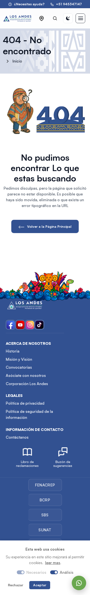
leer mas (52, 562)
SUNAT (44, 529)
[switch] (54, 572)
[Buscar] (55, 18)
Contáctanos (17, 437)
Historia (12, 351)
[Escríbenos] (79, 583)
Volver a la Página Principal (49, 226)
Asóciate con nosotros (26, 375)
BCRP (45, 500)
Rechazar (15, 585)
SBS (45, 514)
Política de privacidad (25, 403)
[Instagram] (30, 325)
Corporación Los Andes (27, 383)
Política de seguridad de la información (29, 414)
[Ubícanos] (41, 18)
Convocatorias (19, 367)
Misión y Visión (19, 359)
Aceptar (39, 585)
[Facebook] (10, 325)
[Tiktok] (39, 325)
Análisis (66, 572)
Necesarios (36, 572)
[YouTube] (20, 325)
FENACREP (45, 485)
